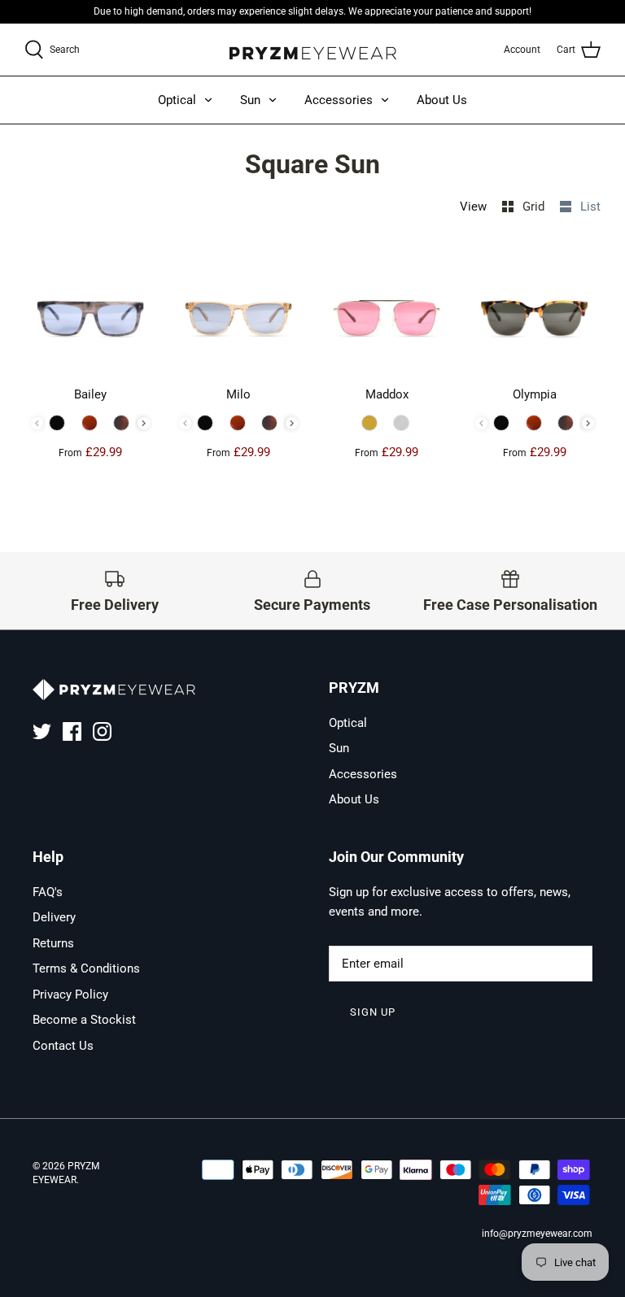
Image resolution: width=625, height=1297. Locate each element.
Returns (53, 943)
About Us (442, 100)
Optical (177, 100)
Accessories (338, 100)
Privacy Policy (70, 994)
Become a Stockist (84, 1019)
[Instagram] (102, 731)
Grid (535, 206)
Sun (250, 100)
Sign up (373, 1012)
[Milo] (238, 315)
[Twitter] (42, 731)
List (590, 206)
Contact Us (63, 1045)
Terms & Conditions (86, 968)
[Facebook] (72, 731)
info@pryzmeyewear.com (537, 1233)
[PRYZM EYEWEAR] (312, 49)
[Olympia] (535, 315)
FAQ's (48, 892)
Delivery (54, 917)
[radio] (59, 423)
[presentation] (144, 423)
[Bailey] (90, 315)
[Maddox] (386, 315)
